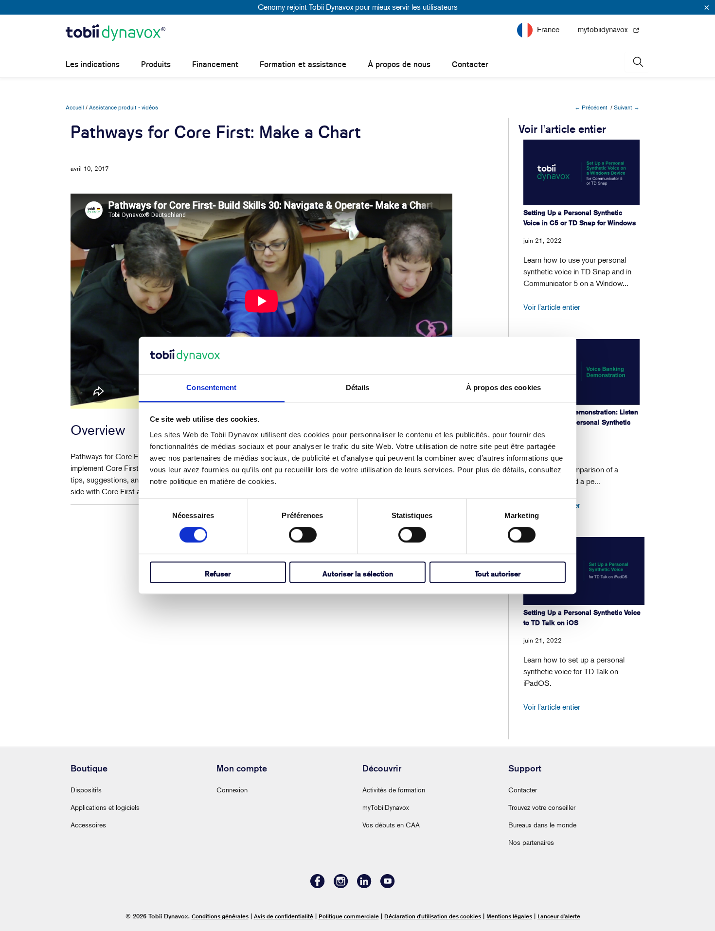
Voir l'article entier (551, 307)
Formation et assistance (303, 64)
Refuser (218, 573)
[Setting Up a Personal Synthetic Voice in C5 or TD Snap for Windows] (581, 172)
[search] (637, 62)
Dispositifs (86, 790)
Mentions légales (509, 916)
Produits (156, 64)
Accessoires (88, 825)
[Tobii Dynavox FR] (115, 33)
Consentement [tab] (211, 387)
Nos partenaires (531, 842)
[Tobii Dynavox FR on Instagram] (341, 885)
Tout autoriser (497, 573)
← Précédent (591, 107)
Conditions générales (220, 916)
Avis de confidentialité (283, 916)
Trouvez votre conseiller (541, 807)
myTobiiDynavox (385, 807)
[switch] (303, 535)
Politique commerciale (349, 916)
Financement (215, 64)
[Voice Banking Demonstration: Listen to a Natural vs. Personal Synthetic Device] (581, 372)
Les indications (93, 64)
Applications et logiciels (105, 807)
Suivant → (627, 107)
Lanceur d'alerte (558, 916)
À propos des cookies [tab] (503, 387)
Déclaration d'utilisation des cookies (432, 916)
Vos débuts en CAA (391, 825)
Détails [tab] (358, 387)
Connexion (232, 790)
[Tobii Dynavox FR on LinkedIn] (364, 885)
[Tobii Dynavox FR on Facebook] (317, 885)
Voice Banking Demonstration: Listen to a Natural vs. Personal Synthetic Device (580, 422)
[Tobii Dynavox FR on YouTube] (387, 885)
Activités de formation (393, 790)
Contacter (470, 64)
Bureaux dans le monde (542, 825)
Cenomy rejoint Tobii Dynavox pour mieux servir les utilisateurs (358, 7)
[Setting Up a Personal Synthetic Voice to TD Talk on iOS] (583, 571)
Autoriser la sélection (357, 573)
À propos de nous (399, 64)
